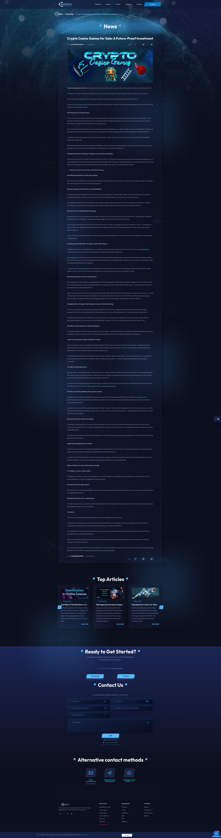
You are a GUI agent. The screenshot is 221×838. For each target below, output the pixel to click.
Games (108, 4)
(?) (116, 740)
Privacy (114, 744)
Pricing (118, 4)
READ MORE (84, 625)
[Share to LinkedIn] (151, 44)
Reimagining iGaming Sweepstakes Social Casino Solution (121, 605)
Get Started (125, 813)
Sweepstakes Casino (104, 807)
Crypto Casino (103, 810)
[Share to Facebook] (135, 44)
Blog (123, 816)
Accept (127, 835)
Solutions (97, 4)
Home (61, 14)
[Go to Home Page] (65, 4)
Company (128, 4)
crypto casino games (80, 104)
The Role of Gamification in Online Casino (79, 605)
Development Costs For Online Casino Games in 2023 (155, 605)
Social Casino (102, 813)
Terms (118, 744)
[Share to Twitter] (143, 44)
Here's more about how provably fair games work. (101, 386)
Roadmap (124, 821)
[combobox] (89, 715)
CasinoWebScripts (143, 249)
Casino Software (103, 816)
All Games (102, 821)
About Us (146, 807)
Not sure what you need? (110, 668)
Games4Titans (103, 824)
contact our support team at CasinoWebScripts (100, 550)
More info (84, 834)
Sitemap (146, 816)
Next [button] (161, 608)
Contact (139, 4)
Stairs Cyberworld (80, 268)
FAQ (123, 819)
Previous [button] (60, 608)
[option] (74, 608)
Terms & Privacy (148, 813)
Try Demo (124, 807)
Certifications (147, 810)
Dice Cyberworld (72, 257)
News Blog (69, 14)
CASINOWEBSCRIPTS (77, 44)
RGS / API (102, 819)
